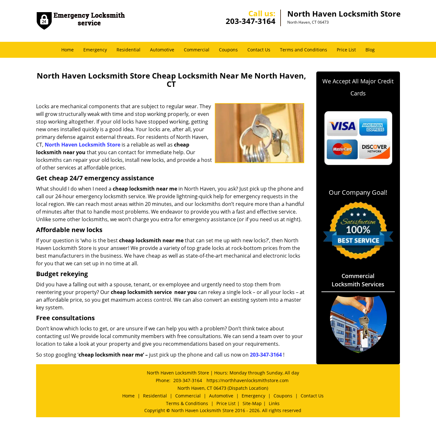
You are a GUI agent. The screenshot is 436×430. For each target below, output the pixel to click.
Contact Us (258, 50)
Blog (370, 50)
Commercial (196, 50)
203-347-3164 (250, 21)
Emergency (95, 50)
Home (67, 50)
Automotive (162, 50)
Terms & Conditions (187, 403)
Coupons (228, 50)
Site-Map (252, 403)
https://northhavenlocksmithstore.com (248, 380)
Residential (128, 50)
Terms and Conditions (303, 50)
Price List (346, 50)
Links (274, 403)
